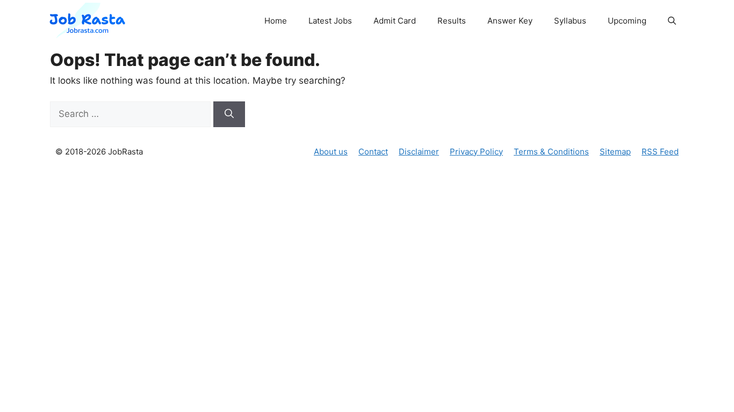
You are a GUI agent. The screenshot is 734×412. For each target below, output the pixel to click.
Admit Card (394, 21)
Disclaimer (419, 151)
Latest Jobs (330, 21)
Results (451, 21)
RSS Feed (660, 151)
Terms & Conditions (551, 151)
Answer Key (509, 21)
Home (275, 21)
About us (331, 151)
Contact (373, 151)
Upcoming (627, 21)
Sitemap (615, 151)
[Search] (229, 114)
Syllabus (570, 21)
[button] (672, 21)
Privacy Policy (476, 151)
